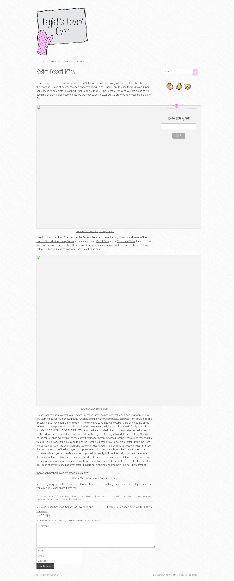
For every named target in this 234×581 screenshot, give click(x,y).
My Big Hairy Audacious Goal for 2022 (130, 507)
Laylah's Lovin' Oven (52, 575)
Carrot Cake (102, 241)
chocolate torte (113, 496)
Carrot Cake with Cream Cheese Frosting (95, 478)
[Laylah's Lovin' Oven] (62, 54)
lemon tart (45, 499)
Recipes (55, 61)
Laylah (50, 496)
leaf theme (158, 575)
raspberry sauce (58, 499)
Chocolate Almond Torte (94, 408)
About (68, 61)
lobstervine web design (187, 575)
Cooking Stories (63, 496)
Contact (82, 61)
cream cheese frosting (131, 496)
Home (42, 61)
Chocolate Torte (126, 241)
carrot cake (79, 496)
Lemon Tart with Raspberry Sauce (95, 231)
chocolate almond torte (95, 496)
